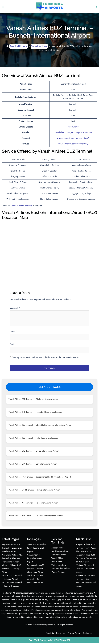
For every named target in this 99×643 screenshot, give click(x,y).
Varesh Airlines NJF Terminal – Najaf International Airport (33, 502)
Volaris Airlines (57, 571)
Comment (15, 307)
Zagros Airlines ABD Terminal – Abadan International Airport (35, 568)
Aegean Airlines (58, 547)
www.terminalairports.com (44, 624)
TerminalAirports (18, 46)
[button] (95, 6)
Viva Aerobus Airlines (60, 568)
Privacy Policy (74, 633)
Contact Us (87, 633)
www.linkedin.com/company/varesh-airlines (73, 132)
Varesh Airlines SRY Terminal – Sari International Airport (33, 463)
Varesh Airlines (39, 46)
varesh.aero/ (73, 126)
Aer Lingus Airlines (59, 551)
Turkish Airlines (57, 558)
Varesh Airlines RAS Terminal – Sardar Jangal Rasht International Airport (40, 476)
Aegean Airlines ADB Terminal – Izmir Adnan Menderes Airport (12, 548)
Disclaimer (60, 633)
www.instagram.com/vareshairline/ (73, 143)
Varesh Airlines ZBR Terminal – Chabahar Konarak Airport (34, 399)
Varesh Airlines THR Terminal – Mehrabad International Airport (36, 411)
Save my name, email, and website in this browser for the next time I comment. (46, 357)
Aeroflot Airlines (58, 554)
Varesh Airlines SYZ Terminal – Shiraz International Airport (34, 450)
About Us (50, 633)
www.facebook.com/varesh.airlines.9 (73, 138)
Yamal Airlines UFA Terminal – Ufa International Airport (35, 579)
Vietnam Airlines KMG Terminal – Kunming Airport (11, 568)
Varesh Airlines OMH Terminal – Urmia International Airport (34, 489)
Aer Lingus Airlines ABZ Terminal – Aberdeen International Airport (12, 558)
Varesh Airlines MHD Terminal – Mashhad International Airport (36, 515)
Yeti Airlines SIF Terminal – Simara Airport (34, 558)
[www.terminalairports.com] (49, 6)
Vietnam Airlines (58, 565)
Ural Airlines (56, 561)
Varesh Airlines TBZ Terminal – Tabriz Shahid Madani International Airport (40, 424)
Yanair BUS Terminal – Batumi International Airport (36, 548)
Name (13, 331)
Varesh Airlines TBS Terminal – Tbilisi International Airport (33, 437)
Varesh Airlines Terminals (21, 205)
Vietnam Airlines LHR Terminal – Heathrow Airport (85, 568)
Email (13, 344)
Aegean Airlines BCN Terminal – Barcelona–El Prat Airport (86, 558)
